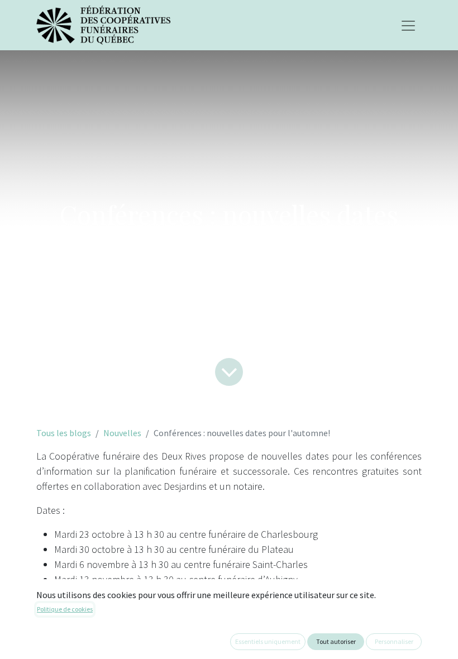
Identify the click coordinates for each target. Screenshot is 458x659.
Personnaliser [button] (394, 641)
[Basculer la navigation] (408, 25)
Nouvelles (122, 432)
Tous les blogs (63, 432)
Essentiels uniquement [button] (267, 641)
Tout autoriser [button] (336, 641)
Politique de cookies (65, 609)
